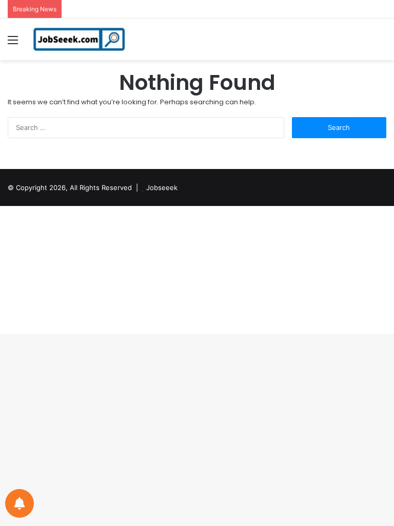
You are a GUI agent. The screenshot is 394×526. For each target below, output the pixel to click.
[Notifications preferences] (19, 503)
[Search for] (381, 43)
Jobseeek (162, 187)
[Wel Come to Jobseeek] (80, 39)
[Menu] (13, 43)
